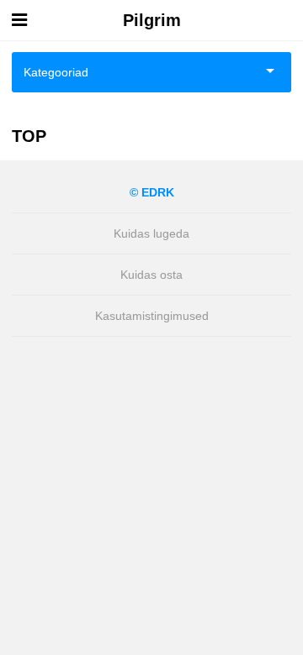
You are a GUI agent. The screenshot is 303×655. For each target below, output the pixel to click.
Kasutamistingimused (152, 315)
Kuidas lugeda (151, 233)
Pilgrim (152, 20)
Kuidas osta (151, 274)
